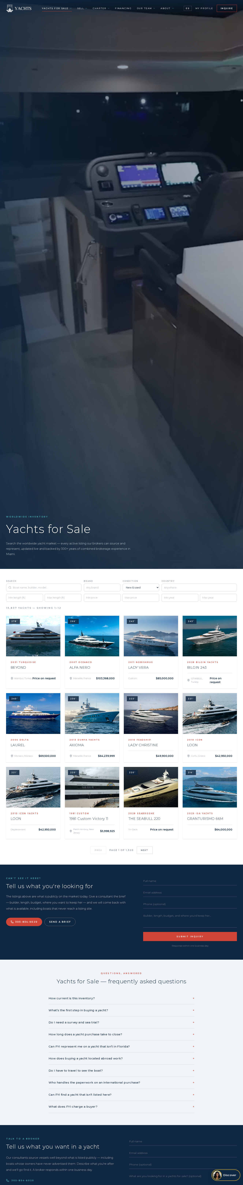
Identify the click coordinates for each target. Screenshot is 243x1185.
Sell (80, 8)
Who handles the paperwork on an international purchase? (121, 1082)
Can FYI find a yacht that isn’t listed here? (121, 1094)
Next (144, 850)
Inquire (227, 8)
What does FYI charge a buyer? (121, 1106)
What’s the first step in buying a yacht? (121, 1010)
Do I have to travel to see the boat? (121, 1070)
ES (187, 8)
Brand (88, 581)
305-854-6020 (26, 921)
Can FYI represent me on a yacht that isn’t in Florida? (121, 1046)
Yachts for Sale (55, 8)
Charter (99, 8)
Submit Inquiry (190, 936)
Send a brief (60, 921)
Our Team (144, 8)
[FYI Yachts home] (19, 8)
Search (11, 581)
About (165, 8)
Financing (123, 8)
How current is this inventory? (121, 998)
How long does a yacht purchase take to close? (121, 1034)
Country (168, 581)
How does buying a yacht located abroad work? (121, 1058)
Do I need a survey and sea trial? (121, 1022)
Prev (98, 850)
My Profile (204, 8)
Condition (130, 581)
